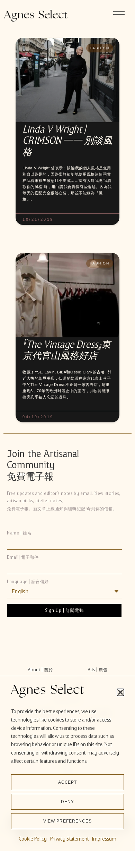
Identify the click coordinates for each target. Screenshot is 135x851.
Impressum (104, 839)
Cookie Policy (33, 839)
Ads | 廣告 (98, 670)
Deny (67, 801)
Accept (67, 782)
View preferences (67, 821)
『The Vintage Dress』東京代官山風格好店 (66, 350)
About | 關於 (40, 670)
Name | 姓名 (19, 533)
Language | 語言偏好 (28, 581)
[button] (120, 692)
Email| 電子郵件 (23, 557)
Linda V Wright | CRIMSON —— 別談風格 (67, 140)
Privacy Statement (69, 839)
